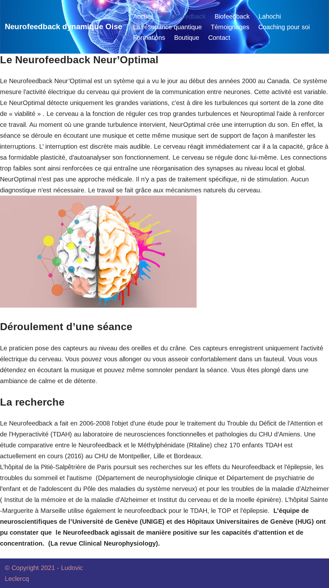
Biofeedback (232, 16)
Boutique (186, 37)
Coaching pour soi (284, 27)
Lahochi (270, 16)
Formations (149, 37)
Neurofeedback (184, 16)
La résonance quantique (167, 27)
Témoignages (230, 27)
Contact (219, 37)
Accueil (143, 16)
